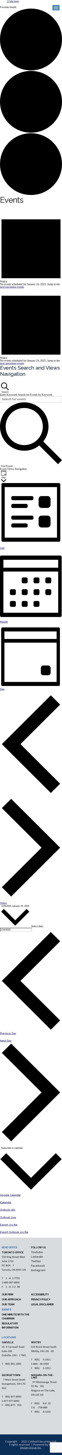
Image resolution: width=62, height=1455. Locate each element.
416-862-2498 (12, 1287)
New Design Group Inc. (37, 1446)
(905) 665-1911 (42, 1359)
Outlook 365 (7, 1209)
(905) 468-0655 (42, 1403)
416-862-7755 (12, 1278)
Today (3, 903)
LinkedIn (37, 1256)
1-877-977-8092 (10, 1401)
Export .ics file (8, 1224)
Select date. (37, 926)
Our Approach (11, 1299)
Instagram (38, 1270)
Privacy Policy (40, 1299)
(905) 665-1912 (42, 1368)
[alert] (31, 250)
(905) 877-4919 (12, 1405)
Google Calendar (10, 1195)
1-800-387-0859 (10, 1282)
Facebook (38, 1265)
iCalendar (5, 1202)
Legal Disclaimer (42, 1304)
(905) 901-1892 (12, 1364)
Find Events (7, 466)
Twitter (36, 1261)
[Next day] (31, 896)
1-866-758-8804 (40, 1407)
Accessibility (40, 1294)
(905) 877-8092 (12, 1396)
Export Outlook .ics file (14, 1232)
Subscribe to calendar (12, 1148)
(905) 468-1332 (42, 1412)
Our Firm (7, 1294)
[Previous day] (31, 792)
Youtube (37, 1252)
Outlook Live (8, 1217)
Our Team (8, 1304)
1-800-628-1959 (40, 1364)
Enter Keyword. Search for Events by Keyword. (26, 394)
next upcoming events (12, 286)
